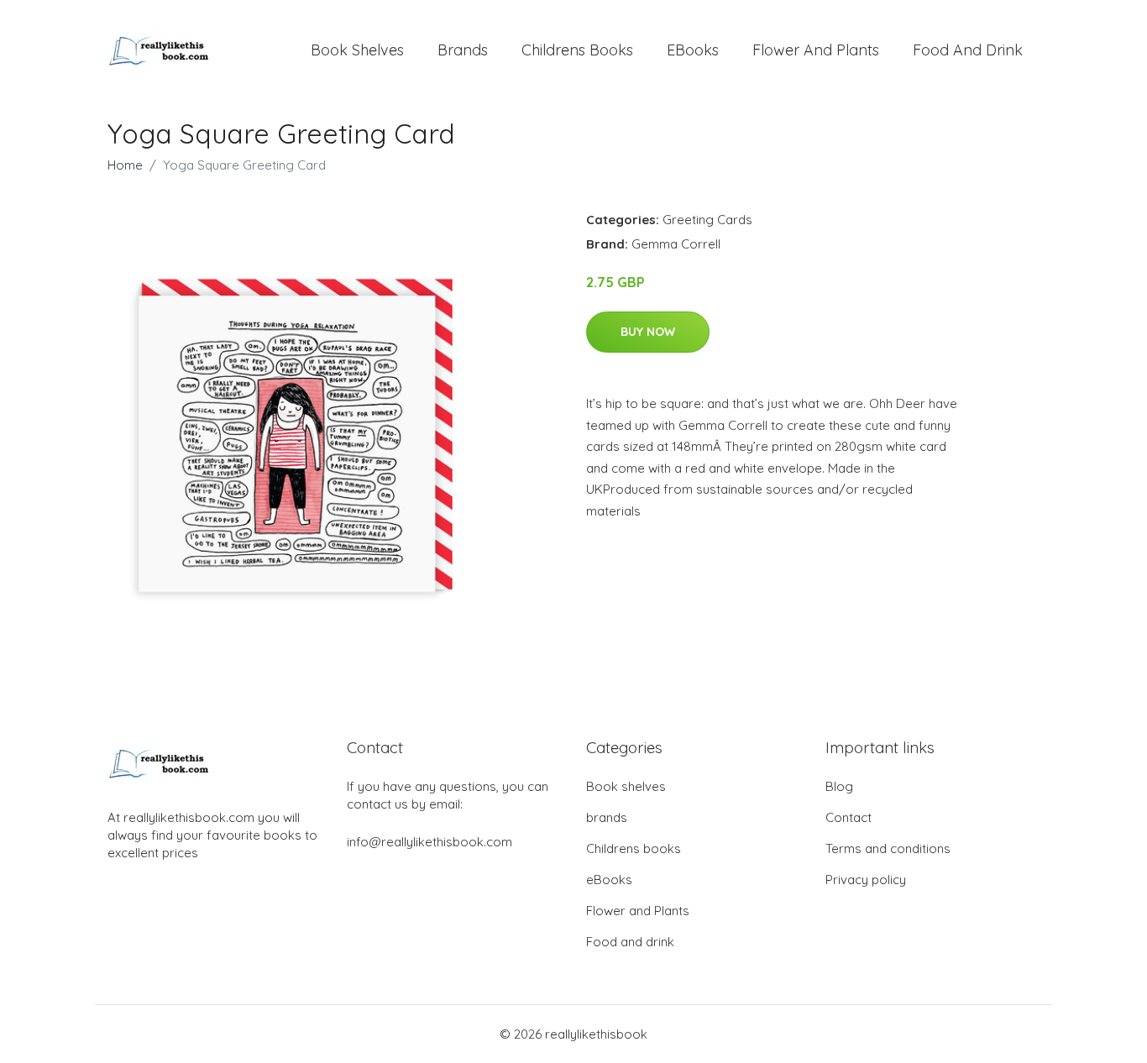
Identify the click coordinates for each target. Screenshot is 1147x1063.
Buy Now (648, 331)
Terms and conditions (888, 848)
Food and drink (968, 50)
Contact (848, 817)
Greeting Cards (707, 220)
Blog (839, 786)
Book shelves (357, 50)
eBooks (693, 50)
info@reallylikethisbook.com (429, 842)
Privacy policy (865, 880)
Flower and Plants (815, 50)
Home (125, 165)
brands (462, 50)
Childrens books (577, 50)
